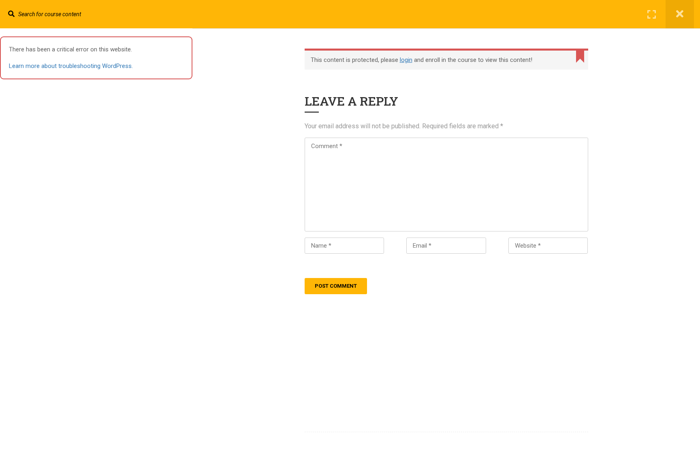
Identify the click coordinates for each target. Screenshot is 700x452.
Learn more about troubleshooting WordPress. (71, 66)
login (406, 60)
